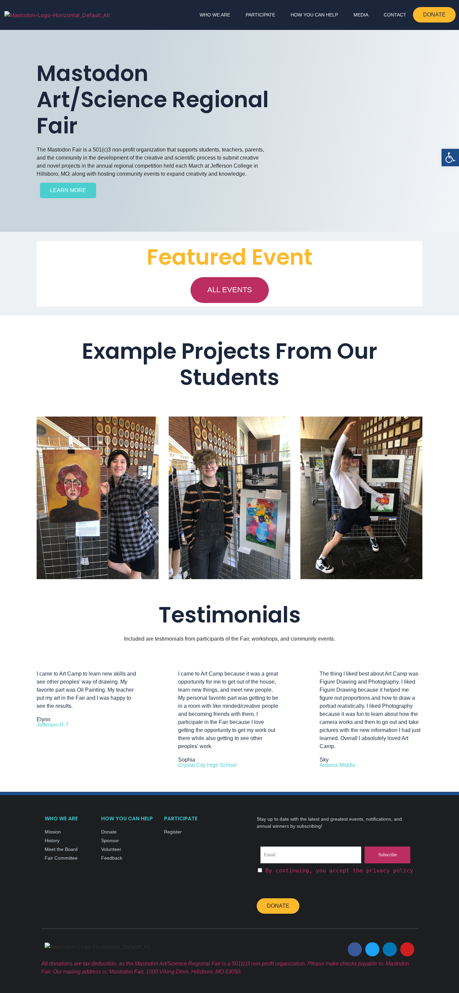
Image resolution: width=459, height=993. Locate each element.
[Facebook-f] (355, 949)
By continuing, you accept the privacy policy (339, 870)
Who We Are (215, 14)
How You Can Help (314, 14)
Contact (395, 14)
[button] (450, 157)
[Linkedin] (390, 949)
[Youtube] (407, 949)
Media (360, 14)
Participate (260, 14)
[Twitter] (372, 949)
